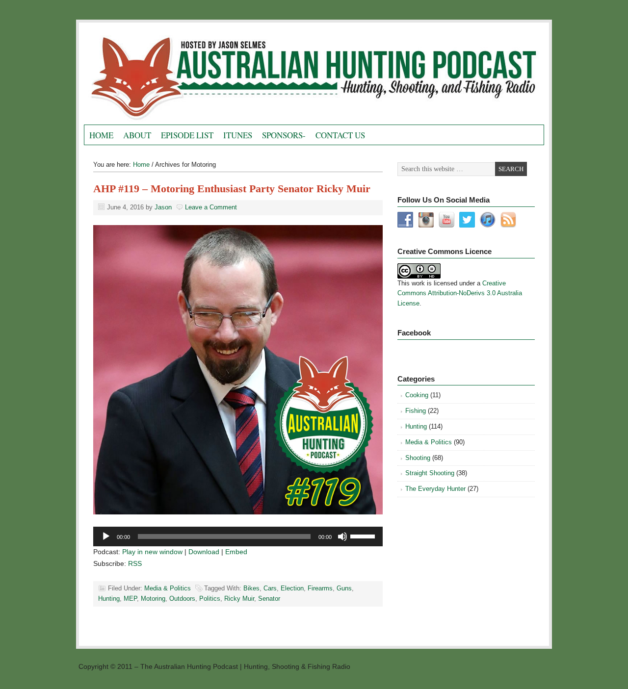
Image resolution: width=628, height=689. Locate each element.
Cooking (416, 395)
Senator (269, 598)
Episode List (187, 135)
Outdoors (182, 598)
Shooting (417, 457)
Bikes (251, 588)
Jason (163, 207)
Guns (344, 588)
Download (203, 552)
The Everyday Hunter (435, 488)
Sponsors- (284, 135)
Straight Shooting (429, 473)
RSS (135, 563)
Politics (209, 598)
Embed (236, 552)
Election (292, 588)
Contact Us (340, 135)
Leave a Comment (211, 207)
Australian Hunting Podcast (194, 76)
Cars (270, 588)
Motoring (153, 598)
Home (101, 135)
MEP (130, 598)
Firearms (320, 588)
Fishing (415, 410)
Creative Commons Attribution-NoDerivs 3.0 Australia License (459, 293)
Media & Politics (167, 588)
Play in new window (152, 552)
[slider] (364, 535)
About (137, 135)
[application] (238, 536)
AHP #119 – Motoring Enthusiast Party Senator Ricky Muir (231, 188)
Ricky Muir (239, 598)
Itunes (237, 135)
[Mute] (342, 536)
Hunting (109, 598)
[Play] (106, 536)
